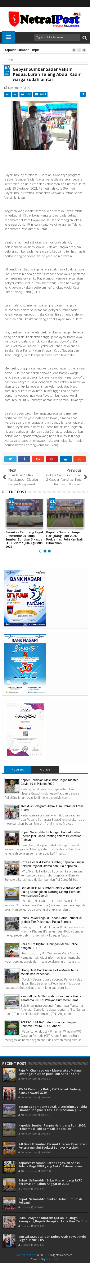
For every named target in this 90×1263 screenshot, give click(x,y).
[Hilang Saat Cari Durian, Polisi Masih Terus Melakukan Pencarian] (12, 976)
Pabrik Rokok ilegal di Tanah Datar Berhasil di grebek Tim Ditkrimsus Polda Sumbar (51, 920)
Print (27, 94)
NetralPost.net (26, 1255)
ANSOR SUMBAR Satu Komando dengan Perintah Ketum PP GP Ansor (48, 1024)
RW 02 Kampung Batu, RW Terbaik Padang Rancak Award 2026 (49, 1091)
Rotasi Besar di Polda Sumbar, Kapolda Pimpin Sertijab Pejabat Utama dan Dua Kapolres (52, 864)
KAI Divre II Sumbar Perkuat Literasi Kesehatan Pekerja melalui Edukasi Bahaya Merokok (52, 1146)
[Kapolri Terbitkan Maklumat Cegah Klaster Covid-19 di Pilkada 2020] (12, 786)
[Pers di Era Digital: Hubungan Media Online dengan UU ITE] (12, 950)
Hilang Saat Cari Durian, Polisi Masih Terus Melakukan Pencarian (49, 972)
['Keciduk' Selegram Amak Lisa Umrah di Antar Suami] (12, 812)
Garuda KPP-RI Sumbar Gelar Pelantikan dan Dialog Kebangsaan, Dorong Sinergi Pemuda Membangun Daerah (51, 892)
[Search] (84, 37)
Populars (18, 769)
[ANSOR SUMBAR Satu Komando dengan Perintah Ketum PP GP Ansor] (12, 1028)
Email (42, 94)
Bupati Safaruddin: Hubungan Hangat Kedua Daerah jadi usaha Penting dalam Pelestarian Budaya (51, 836)
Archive (45, 769)
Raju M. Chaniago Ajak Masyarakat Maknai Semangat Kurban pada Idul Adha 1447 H (50, 1072)
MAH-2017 (53, 1259)
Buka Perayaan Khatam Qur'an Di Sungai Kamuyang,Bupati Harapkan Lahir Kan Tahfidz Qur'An (52, 1221)
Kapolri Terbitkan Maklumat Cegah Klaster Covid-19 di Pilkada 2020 (49, 782)
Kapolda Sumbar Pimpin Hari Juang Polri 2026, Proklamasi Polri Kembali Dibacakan (64, 537)
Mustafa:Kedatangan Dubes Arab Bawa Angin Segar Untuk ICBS (52, 1238)
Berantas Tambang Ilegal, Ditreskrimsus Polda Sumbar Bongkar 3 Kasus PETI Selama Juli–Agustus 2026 (24, 539)
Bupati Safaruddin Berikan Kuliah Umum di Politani (50, 1201)
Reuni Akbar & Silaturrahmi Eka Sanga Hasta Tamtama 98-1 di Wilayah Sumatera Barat (51, 998)
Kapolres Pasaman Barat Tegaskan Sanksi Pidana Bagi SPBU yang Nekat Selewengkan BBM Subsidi (50, 1166)
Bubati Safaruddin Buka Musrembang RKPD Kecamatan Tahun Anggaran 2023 (50, 1182)
